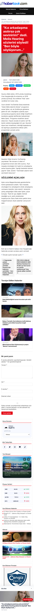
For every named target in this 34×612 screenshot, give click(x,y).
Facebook (19, 85)
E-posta (4, 389)
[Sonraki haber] (28, 459)
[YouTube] (20, 447)
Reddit (6, 88)
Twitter (12, 85)
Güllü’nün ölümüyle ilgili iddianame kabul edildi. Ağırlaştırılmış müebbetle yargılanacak (17, 521)
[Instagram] (15, 447)
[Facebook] (5, 447)
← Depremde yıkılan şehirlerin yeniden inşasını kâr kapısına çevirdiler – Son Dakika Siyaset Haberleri (8, 267)
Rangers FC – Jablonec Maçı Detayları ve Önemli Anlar (17, 514)
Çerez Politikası (21, 13)
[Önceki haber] (24, 459)
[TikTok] (25, 447)
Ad (2, 382)
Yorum (4, 365)
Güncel (10, 19)
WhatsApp (27, 85)
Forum (10, 13)
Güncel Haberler (11, 9)
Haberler (3, 19)
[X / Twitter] (10, 447)
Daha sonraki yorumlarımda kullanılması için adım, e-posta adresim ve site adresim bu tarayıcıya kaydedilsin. (16, 407)
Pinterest (13, 88)
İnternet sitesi (6, 396)
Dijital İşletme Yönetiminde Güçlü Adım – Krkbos (17, 523)
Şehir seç (7, 431)
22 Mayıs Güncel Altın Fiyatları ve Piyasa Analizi (17, 511)
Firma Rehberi (24, 9)
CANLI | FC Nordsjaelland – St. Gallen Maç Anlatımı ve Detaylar (16, 517)
